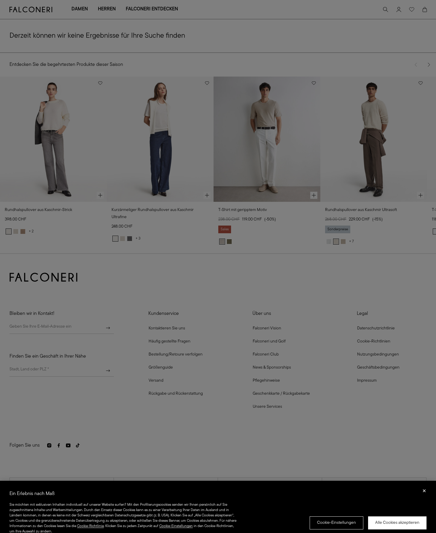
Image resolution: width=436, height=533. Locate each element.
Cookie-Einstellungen (336, 523)
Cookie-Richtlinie (90, 526)
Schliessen (424, 492)
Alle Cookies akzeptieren (397, 523)
